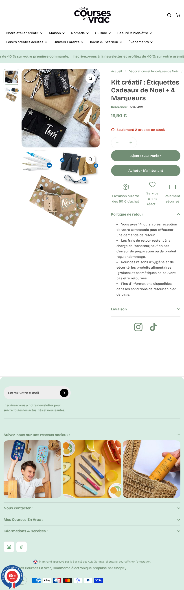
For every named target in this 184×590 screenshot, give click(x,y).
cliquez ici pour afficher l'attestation (128, 561)
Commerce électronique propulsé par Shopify (90, 568)
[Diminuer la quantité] (115, 142)
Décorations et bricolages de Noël (154, 71)
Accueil (116, 71)
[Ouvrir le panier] (178, 15)
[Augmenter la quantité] (132, 142)
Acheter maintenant (145, 171)
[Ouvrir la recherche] (169, 15)
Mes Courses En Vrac (34, 568)
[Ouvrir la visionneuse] (90, 78)
